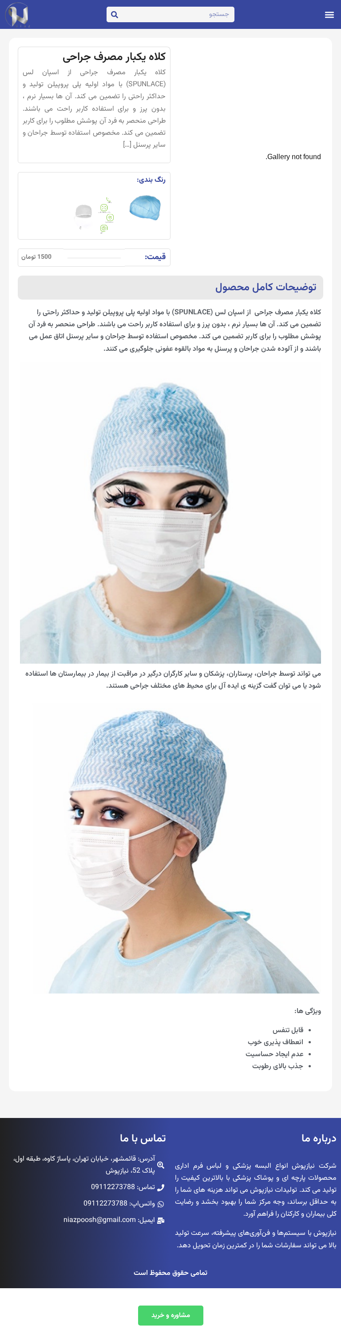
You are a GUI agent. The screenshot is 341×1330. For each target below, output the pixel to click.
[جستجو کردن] (114, 14)
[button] (329, 14)
